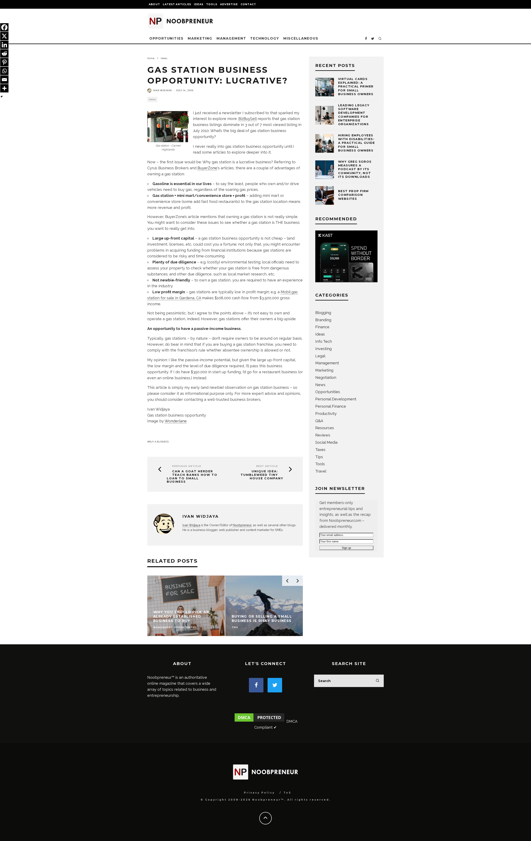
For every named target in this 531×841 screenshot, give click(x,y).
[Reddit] (4, 53)
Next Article (267, 466)
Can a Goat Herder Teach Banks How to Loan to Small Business (192, 477)
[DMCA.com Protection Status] (259, 721)
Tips (319, 457)
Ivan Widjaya (162, 90)
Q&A (319, 421)
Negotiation (325, 377)
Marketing (200, 38)
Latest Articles (177, 4)
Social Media (326, 442)
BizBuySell (247, 118)
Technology (264, 38)
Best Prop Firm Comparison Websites (353, 194)
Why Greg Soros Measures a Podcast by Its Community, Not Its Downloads (355, 169)
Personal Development (335, 399)
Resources (324, 428)
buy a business (159, 441)
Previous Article (186, 466)
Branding (323, 320)
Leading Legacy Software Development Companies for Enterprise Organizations (354, 114)
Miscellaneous (300, 38)
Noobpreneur (242, 525)
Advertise (229, 4)
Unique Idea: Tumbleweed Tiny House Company (262, 475)
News (320, 385)
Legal (320, 356)
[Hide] (1, 96)
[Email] (4, 79)
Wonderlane (176, 421)
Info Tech (323, 341)
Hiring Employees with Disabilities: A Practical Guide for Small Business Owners (356, 142)
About (154, 4)
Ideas (198, 4)
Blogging (323, 312)
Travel (320, 471)
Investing (323, 349)
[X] (4, 36)
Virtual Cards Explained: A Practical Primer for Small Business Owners (355, 86)
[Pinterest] (4, 62)
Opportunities (166, 38)
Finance (322, 327)
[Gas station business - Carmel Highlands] (168, 126)
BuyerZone (207, 168)
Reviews (322, 435)
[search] (377, 681)
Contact (248, 4)
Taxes (320, 449)
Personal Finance (330, 406)
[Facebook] (4, 27)
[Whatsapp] (4, 71)
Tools (211, 4)
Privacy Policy (259, 792)
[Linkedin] (4, 44)
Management (231, 38)
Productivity (326, 413)
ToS (287, 792)
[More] (4, 88)
